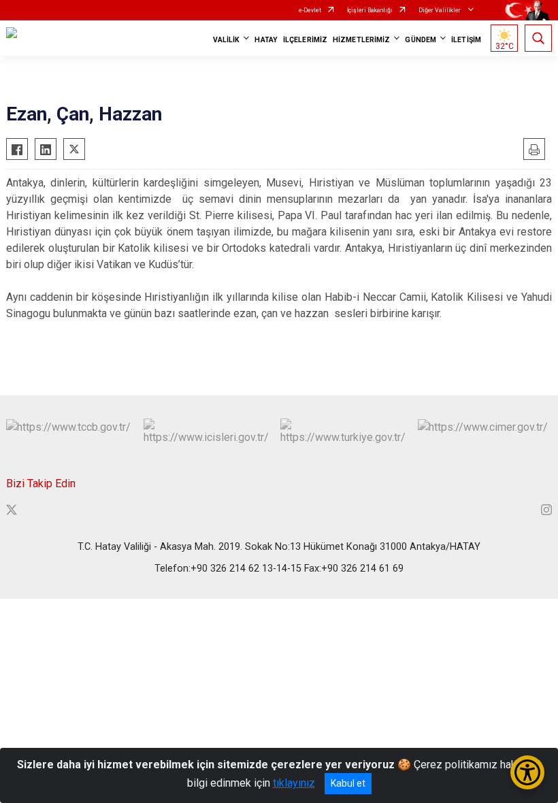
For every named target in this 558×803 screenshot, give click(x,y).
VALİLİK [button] (226, 39)
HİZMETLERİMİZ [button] (361, 39)
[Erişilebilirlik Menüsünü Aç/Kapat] (527, 772)
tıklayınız (294, 782)
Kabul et (348, 783)
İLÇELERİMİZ (305, 39)
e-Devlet (310, 10)
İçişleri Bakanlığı (370, 10)
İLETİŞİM (466, 39)
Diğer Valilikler (440, 10)
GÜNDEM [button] (420, 39)
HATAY (266, 39)
